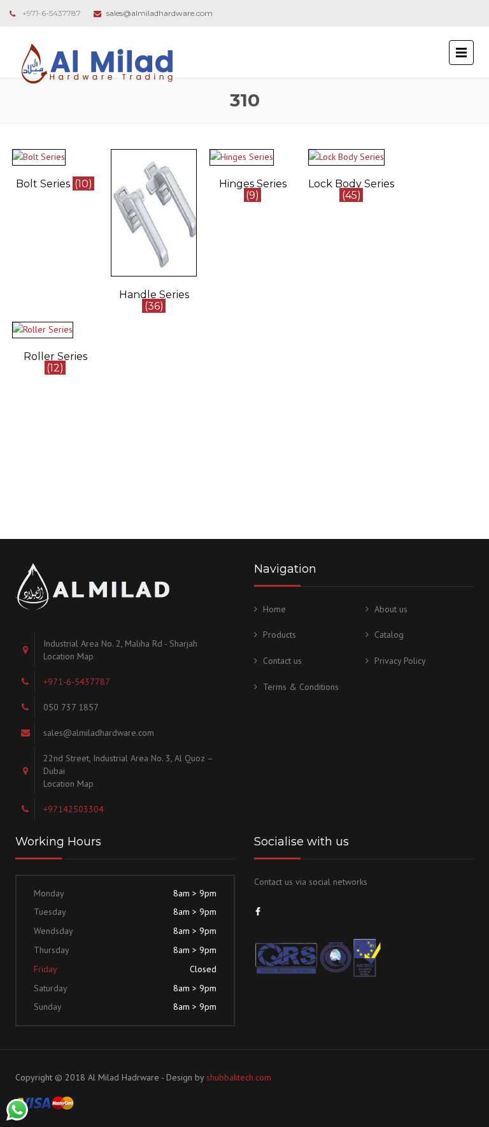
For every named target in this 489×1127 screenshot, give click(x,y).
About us (391, 609)
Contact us (282, 660)
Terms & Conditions (301, 687)
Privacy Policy (400, 660)
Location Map (68, 656)
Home (274, 609)
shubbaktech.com (238, 1077)
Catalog (389, 634)
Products (279, 634)
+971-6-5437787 (51, 13)
